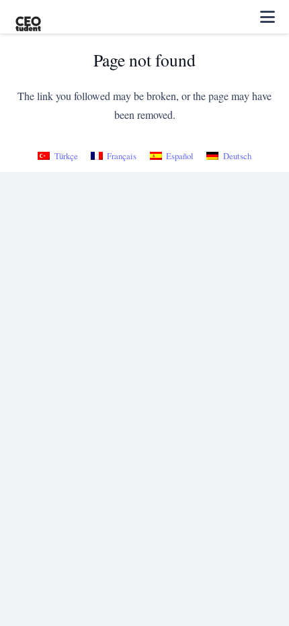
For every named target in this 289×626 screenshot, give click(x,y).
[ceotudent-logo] (28, 17)
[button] (267, 16)
